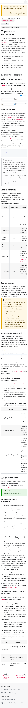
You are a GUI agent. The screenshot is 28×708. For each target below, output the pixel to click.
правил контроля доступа (15, 487)
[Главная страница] (2, 18)
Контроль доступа (11, 587)
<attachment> (19, 119)
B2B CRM (3, 693)
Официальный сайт (7, 703)
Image (3, 85)
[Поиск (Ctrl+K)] (25, 1)
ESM (10, 689)
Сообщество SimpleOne (8, 699)
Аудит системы (18, 371)
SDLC (22, 689)
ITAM (18, 689)
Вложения (4, 42)
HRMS (9, 693)
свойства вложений (18, 384)
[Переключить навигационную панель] (2, 2)
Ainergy (14, 693)
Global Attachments (11, 117)
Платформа (4, 689)
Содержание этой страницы (10, 27)
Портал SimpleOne (19, 703)
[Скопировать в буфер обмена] (25, 151)
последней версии (15, 14)
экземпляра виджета (7, 138)
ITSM (14, 689)
